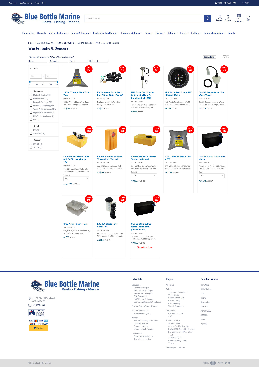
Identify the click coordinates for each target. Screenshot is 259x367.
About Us (170, 285)
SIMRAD (204, 315)
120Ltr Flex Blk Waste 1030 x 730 (178, 158)
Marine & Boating (80, 33)
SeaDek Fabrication (140, 311)
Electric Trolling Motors (105, 33)
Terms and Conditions (177, 292)
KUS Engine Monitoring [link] (43, 116)
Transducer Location (142, 339)
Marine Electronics (58, 33)
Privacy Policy (174, 301)
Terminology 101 (175, 338)
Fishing (159, 33)
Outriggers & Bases (130, 33)
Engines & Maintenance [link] (43, 113)
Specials (41, 33)
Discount (37, 140)
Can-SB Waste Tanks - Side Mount (212, 158)
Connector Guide (141, 326)
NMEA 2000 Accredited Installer (181, 329)
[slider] (29, 82)
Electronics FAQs (173, 321)
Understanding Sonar (177, 340)
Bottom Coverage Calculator (146, 321)
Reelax (148, 33)
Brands (231, 33)
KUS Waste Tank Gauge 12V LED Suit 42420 (178, 93)
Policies (169, 289)
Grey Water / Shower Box (75, 224)
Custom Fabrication (213, 33)
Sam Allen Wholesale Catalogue (147, 302)
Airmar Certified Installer (178, 326)
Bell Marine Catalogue (143, 293)
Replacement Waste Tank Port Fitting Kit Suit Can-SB (110, 93)
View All (204, 324)
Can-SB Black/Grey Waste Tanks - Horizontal (143, 158)
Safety (183, 33)
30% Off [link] (37, 147)
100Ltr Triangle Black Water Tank (76, 93)
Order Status (173, 295)
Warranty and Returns (175, 348)
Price (36, 68)
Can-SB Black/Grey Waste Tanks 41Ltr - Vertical (109, 158)
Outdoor (172, 33)
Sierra (203, 298)
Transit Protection (176, 306)
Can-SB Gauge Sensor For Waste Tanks (211, 93)
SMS (170, 316)
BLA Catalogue (140, 296)
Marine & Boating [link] (42, 95)
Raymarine (205, 302)
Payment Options (175, 313)
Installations (137, 333)
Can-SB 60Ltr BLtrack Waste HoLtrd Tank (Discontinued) (141, 227)
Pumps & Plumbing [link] (42, 102)
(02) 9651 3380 (38, 305)
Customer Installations (143, 336)
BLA (202, 293)
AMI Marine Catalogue (143, 291)
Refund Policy (174, 303)
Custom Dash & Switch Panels (144, 306)
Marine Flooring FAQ (142, 313)
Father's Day (28, 33)
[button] (209, 57)
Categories (38, 91)
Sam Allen (205, 285)
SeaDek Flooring (26, 3)
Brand (36, 126)
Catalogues (13, 3)
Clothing (195, 33)
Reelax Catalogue (141, 288)
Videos (171, 343)
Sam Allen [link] (39, 134)
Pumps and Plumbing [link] (43, 106)
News (44, 3)
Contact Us (170, 311)
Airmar (37, 3)
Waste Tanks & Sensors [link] (44, 109)
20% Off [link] (37, 144)
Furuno (204, 319)
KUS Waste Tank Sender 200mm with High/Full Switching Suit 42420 (142, 95)
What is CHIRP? (174, 323)
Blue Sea (204, 306)
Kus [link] (36, 120)
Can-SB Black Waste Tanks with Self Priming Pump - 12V (76, 159)
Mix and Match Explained (144, 329)
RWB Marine (206, 289)
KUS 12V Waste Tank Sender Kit (107, 225)
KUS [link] (36, 130)
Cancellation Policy (176, 298)
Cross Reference (141, 323)
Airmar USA (206, 311)
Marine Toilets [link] (40, 98)
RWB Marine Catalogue (144, 299)
